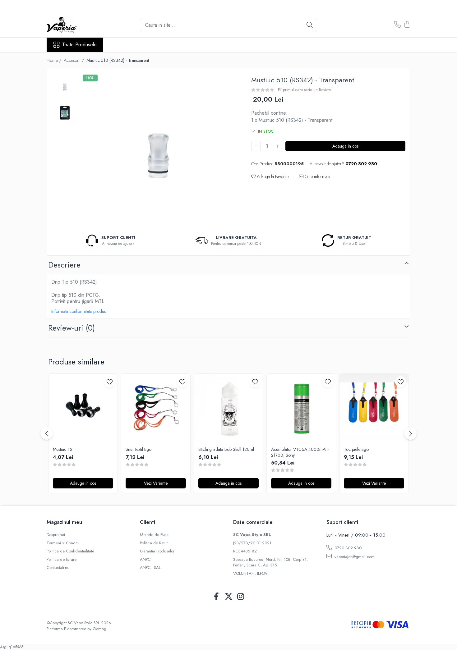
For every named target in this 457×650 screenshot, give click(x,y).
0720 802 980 (347, 548)
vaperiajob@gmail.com (354, 557)
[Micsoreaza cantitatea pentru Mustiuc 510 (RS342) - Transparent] (256, 146)
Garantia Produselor (157, 551)
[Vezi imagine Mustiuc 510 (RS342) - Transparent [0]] (65, 86)
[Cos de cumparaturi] (407, 25)
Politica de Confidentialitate (70, 551)
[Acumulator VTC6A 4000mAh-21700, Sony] (301, 408)
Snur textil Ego (138, 449)
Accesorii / (74, 60)
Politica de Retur (154, 543)
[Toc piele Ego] (374, 408)
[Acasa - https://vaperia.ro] (78, 25)
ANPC (145, 559)
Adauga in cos (345, 146)
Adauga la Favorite (272, 176)
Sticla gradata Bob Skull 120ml (226, 449)
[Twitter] (228, 596)
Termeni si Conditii (63, 543)
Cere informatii (316, 176)
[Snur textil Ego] (155, 408)
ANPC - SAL (150, 567)
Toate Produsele (79, 44)
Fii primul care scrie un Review (304, 90)
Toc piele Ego (356, 449)
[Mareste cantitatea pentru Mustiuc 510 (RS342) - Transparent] (277, 146)
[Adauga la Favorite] (109, 381)
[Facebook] (216, 596)
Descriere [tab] (64, 265)
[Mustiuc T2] (83, 408)
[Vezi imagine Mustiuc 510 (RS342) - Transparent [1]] (65, 113)
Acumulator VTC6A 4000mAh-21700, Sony (300, 452)
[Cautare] (309, 25)
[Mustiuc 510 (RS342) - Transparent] (158, 150)
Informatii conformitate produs (78, 311)
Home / (54, 60)
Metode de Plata (154, 535)
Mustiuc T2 (62, 449)
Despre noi (56, 535)
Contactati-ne (58, 567)
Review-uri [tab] (71, 328)
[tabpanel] (158, 150)
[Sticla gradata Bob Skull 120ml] (228, 408)
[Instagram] (240, 596)
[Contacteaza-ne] (397, 25)
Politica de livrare (61, 559)
